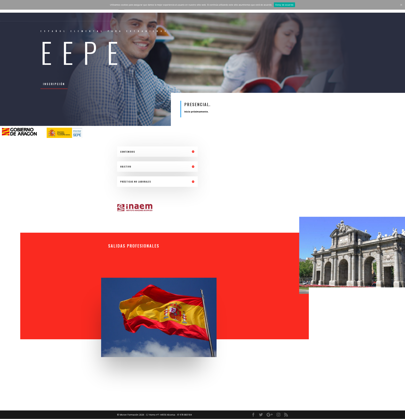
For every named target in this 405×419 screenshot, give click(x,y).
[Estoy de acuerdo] (401, 4)
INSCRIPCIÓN (54, 84)
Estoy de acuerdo (284, 4)
